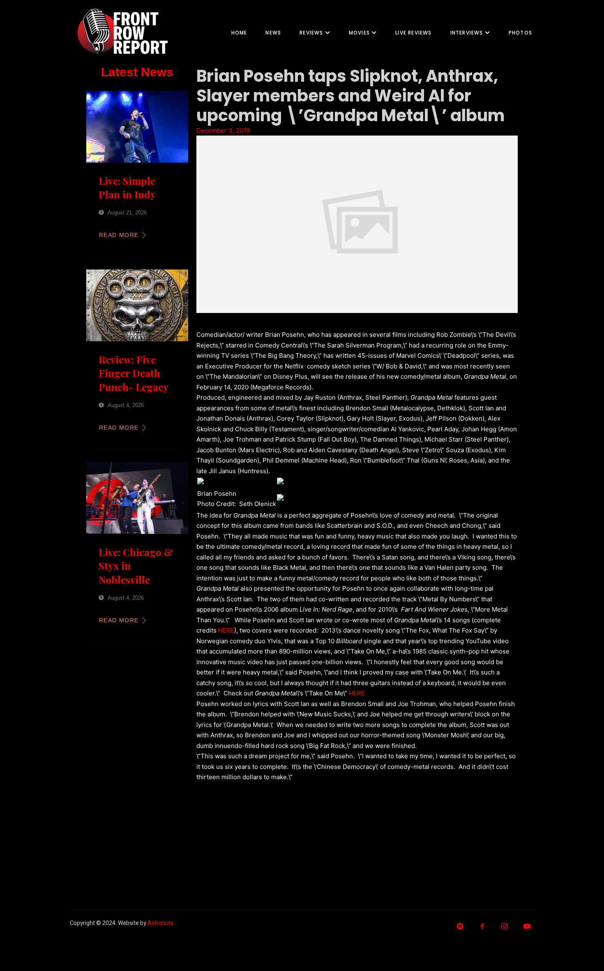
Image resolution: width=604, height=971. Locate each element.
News (273, 32)
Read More (119, 235)
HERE (226, 630)
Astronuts (160, 923)
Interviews (466, 32)
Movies (359, 32)
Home (239, 32)
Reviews (311, 32)
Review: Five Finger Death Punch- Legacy (133, 373)
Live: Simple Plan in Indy (127, 187)
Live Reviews (413, 32)
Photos (520, 32)
